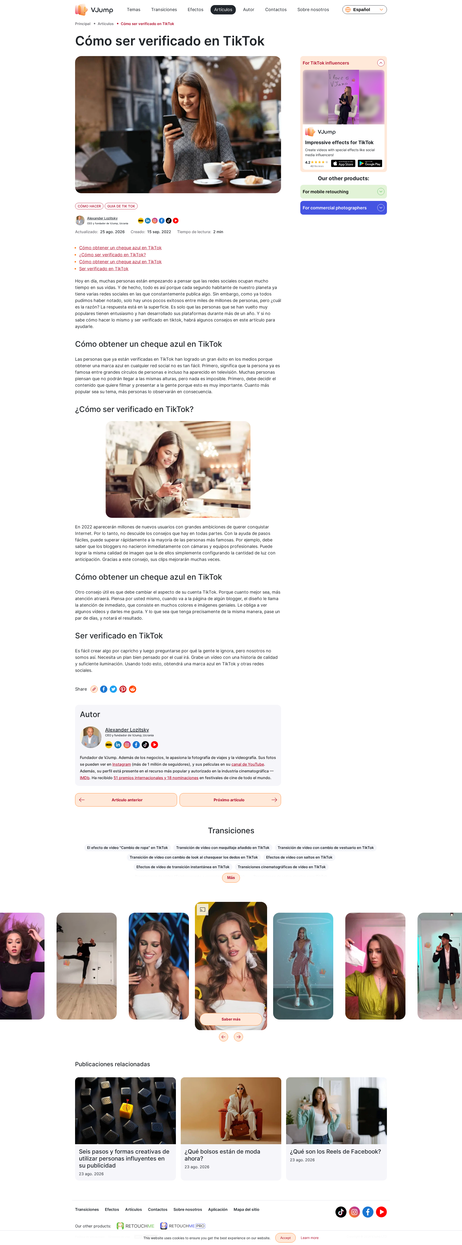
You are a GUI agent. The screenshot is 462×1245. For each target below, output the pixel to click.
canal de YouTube (247, 764)
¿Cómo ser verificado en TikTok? (112, 254)
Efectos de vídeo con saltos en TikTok (299, 857)
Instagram (121, 764)
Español (361, 9)
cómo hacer (89, 206)
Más (231, 877)
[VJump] (94, 10)
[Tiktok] (340, 1212)
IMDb (85, 777)
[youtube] (154, 744)
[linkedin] (118, 744)
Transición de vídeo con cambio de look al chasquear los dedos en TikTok (194, 857)
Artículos (223, 9)
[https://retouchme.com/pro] (182, 1226)
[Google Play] (370, 163)
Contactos (276, 9)
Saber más (86, 1008)
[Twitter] (113, 689)
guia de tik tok (121, 206)
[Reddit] (132, 689)
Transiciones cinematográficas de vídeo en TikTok (282, 867)
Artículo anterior (127, 799)
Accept (285, 1238)
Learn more (310, 1238)
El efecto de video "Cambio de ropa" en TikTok (127, 847)
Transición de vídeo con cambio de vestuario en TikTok (326, 847)
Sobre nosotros (313, 9)
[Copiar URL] (94, 689)
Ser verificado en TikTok (103, 268)
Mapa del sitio (246, 1209)
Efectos (195, 9)
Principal (82, 23)
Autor (248, 9)
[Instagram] (354, 1212)
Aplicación (218, 1209)
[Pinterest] (123, 689)
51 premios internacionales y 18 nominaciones (156, 777)
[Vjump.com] (320, 132)
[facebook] (136, 744)
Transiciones (164, 9)
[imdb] (108, 744)
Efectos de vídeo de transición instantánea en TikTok (183, 867)
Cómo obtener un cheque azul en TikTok (120, 247)
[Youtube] (381, 1212)
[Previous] (223, 1036)
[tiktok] (145, 744)
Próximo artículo (229, 799)
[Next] (238, 1036)
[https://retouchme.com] (135, 1226)
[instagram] (127, 744)
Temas (133, 9)
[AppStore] (343, 163)
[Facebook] (103, 689)
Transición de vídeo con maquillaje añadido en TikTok (223, 847)
